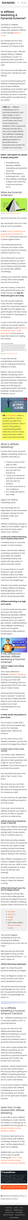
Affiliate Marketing (11, 1196)
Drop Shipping (19, 1212)
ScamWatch (11, 415)
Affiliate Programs (18, 1210)
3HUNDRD (8, 3)
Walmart (11, 914)
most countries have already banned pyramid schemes (13, 234)
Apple (10, 920)
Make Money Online (8, 1215)
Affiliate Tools (8, 1210)
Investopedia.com (12, 354)
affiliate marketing (17, 674)
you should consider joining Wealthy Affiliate (14, 1128)
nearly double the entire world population (14, 330)
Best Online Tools (9, 1212)
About (21, 1207)
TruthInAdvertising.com (13, 213)
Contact (16, 1207)
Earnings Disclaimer (20, 1215)
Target (11, 917)
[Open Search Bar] (18, 3)
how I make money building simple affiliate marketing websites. (13, 1160)
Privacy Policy (8, 1207)
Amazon (11, 911)
